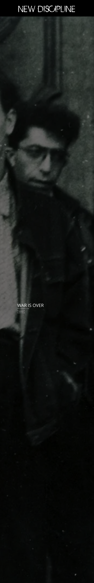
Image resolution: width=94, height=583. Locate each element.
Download (21, 311)
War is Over (30, 305)
